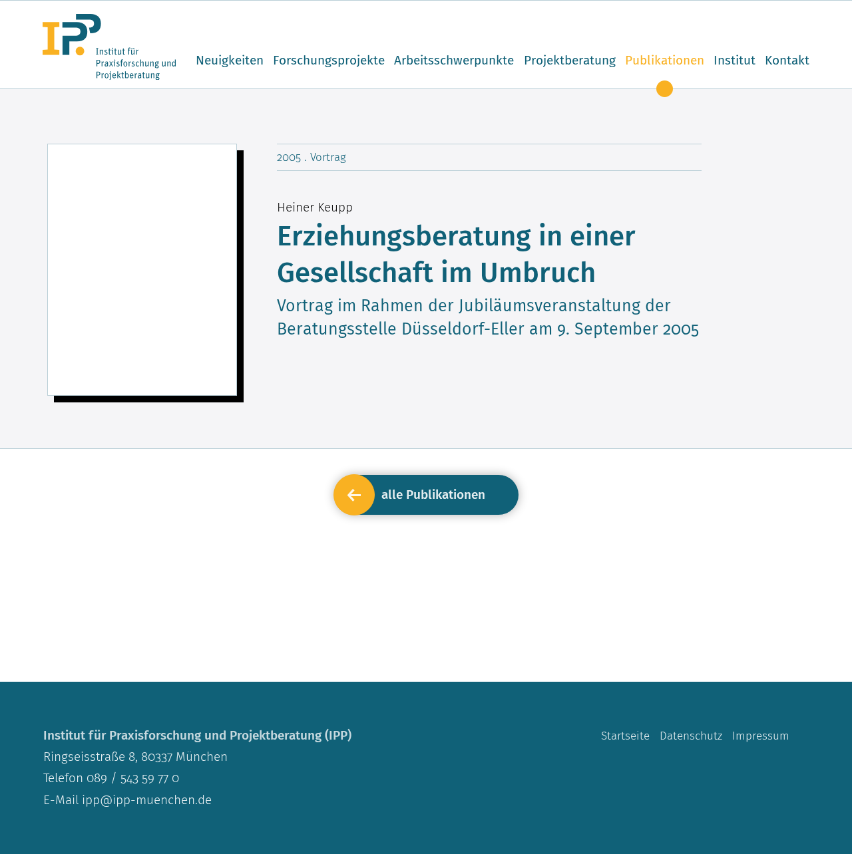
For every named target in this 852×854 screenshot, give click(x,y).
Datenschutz (691, 736)
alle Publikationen (433, 494)
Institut (734, 60)
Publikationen (664, 60)
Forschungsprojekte (329, 60)
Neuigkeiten (230, 60)
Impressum (760, 736)
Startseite (625, 736)
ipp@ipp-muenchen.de (147, 800)
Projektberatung (570, 60)
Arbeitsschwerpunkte (454, 60)
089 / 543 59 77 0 (131, 778)
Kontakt (787, 60)
